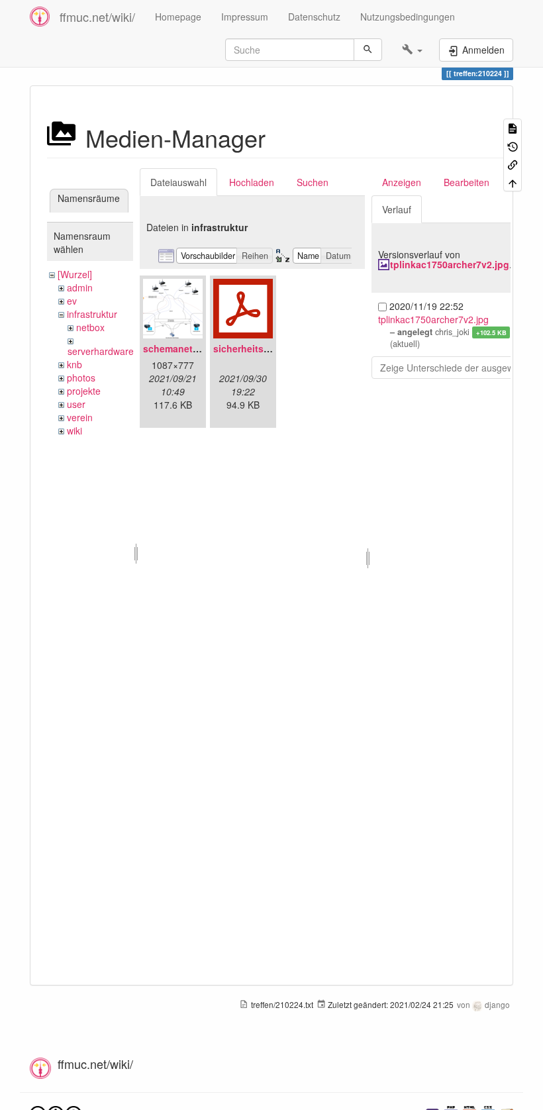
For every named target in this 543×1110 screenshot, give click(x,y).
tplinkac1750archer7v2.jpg (449, 264)
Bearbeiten (466, 182)
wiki (74, 430)
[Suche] (368, 49)
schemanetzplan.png (190, 348)
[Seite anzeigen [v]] (512, 127)
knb (74, 364)
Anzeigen (401, 182)
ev (72, 300)
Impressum (244, 16)
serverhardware (101, 351)
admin (80, 287)
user (76, 404)
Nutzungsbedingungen (407, 16)
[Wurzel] (75, 274)
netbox (90, 327)
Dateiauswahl (178, 182)
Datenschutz (314, 16)
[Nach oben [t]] (512, 182)
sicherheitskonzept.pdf (265, 348)
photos (81, 377)
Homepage (178, 16)
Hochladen (251, 182)
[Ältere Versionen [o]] (512, 145)
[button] (412, 49)
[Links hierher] (512, 164)
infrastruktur (92, 314)
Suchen (312, 182)
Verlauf (396, 209)
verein (80, 417)
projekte (84, 390)
